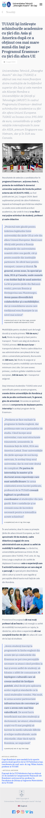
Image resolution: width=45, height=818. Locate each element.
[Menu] (40, 4)
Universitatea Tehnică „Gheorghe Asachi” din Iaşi (25, 4)
